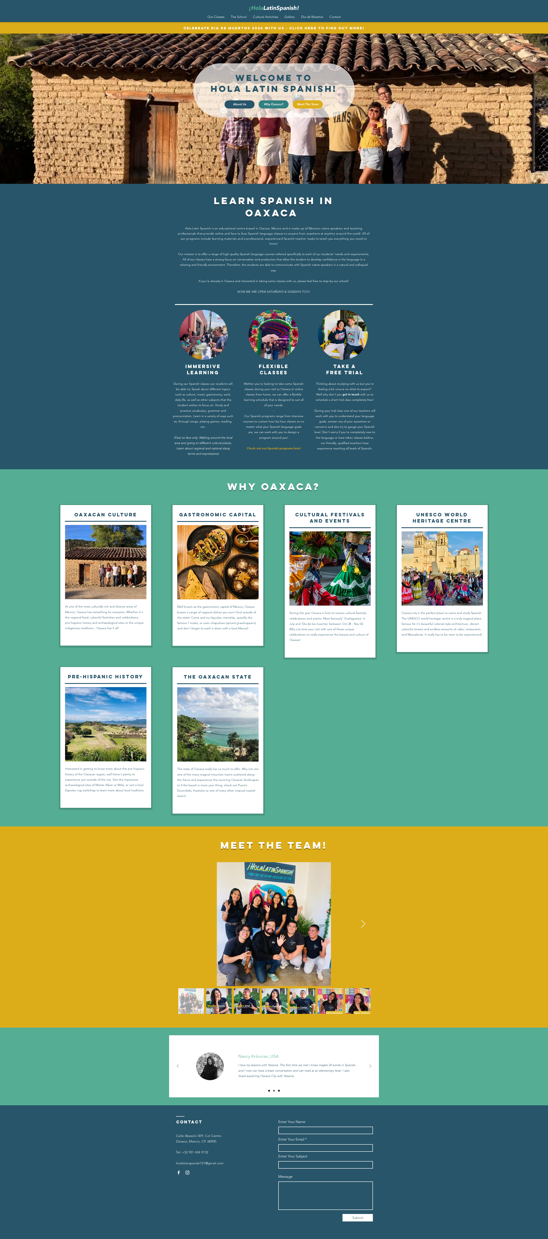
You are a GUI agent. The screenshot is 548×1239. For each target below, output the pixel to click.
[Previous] (178, 1066)
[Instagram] (187, 1172)
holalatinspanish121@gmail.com (200, 1163)
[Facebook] (178, 1172)
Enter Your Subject (292, 1156)
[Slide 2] (274, 1091)
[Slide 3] (279, 1091)
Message (285, 1176)
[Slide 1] (269, 1091)
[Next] (370, 1066)
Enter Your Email (291, 1139)
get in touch (350, 394)
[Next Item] (363, 924)
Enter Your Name (291, 1122)
